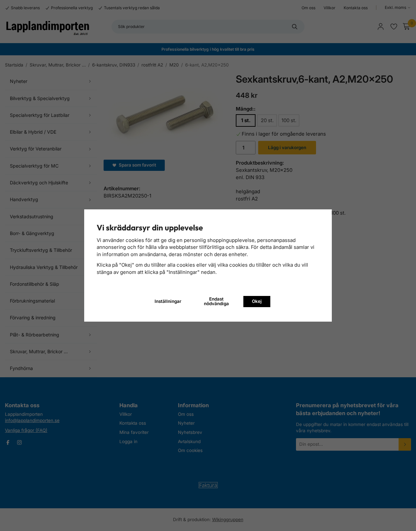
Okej (257, 301)
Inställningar (168, 301)
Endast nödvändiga (216, 301)
